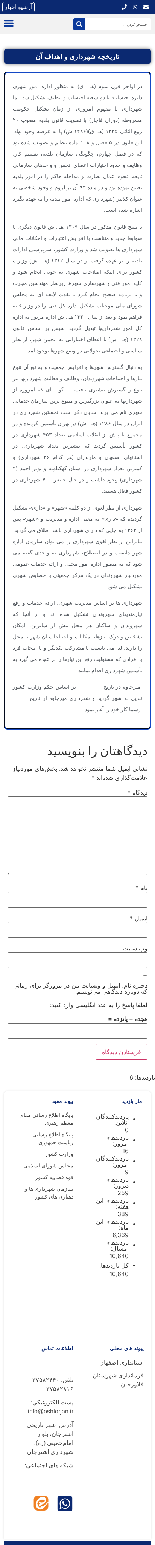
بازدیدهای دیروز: (117, 1182)
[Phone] (124, 7)
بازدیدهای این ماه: (112, 1224)
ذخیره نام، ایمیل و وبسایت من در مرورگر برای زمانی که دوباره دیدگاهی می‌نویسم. (80, 988)
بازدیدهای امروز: (117, 1140)
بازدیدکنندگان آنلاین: (112, 1119)
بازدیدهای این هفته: (112, 1203)
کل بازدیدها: (113, 1265)
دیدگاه (137, 793)
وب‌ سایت (135, 948)
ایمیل (138, 918)
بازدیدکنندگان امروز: (112, 1161)
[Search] (79, 24)
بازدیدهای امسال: (117, 1245)
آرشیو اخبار (18, 6)
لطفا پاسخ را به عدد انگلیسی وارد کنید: (98, 1005)
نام (141, 888)
